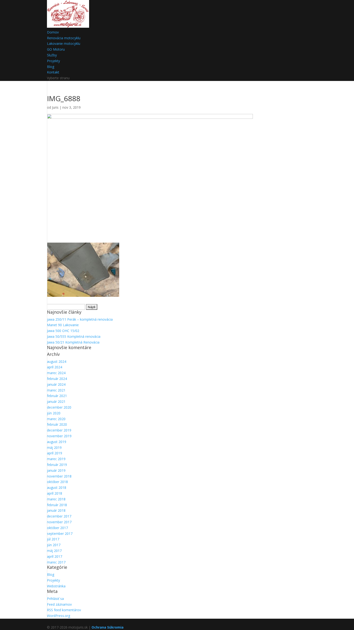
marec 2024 (56, 373)
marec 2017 (56, 562)
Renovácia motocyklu (63, 38)
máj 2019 (54, 447)
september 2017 (59, 533)
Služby (52, 55)
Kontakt (53, 72)
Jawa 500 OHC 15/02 (63, 330)
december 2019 (59, 430)
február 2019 (57, 464)
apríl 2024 (54, 367)
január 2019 (56, 470)
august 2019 (56, 441)
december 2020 (59, 407)
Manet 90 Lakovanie (63, 325)
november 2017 (59, 522)
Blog (50, 66)
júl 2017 (53, 539)
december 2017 (59, 516)
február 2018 (57, 505)
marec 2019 (56, 459)
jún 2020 (53, 413)
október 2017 (57, 527)
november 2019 (59, 436)
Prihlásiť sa (55, 598)
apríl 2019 (54, 453)
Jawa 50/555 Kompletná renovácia (73, 336)
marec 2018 (56, 499)
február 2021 (57, 395)
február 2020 (57, 424)
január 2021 (56, 401)
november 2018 (59, 476)
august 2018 (56, 487)
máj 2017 (54, 550)
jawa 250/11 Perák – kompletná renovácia (80, 319)
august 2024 (56, 361)
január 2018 (56, 510)
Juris (55, 107)
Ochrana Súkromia (108, 627)
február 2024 (57, 378)
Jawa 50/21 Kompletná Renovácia (73, 342)
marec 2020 (56, 419)
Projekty (53, 61)
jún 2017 (53, 545)
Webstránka (56, 586)
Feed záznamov (59, 604)
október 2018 (57, 481)
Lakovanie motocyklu (63, 43)
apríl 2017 (54, 556)
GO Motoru (56, 49)
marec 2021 (56, 390)
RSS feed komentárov (64, 610)
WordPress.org (58, 615)
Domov (53, 32)
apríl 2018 (54, 493)
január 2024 (56, 384)
